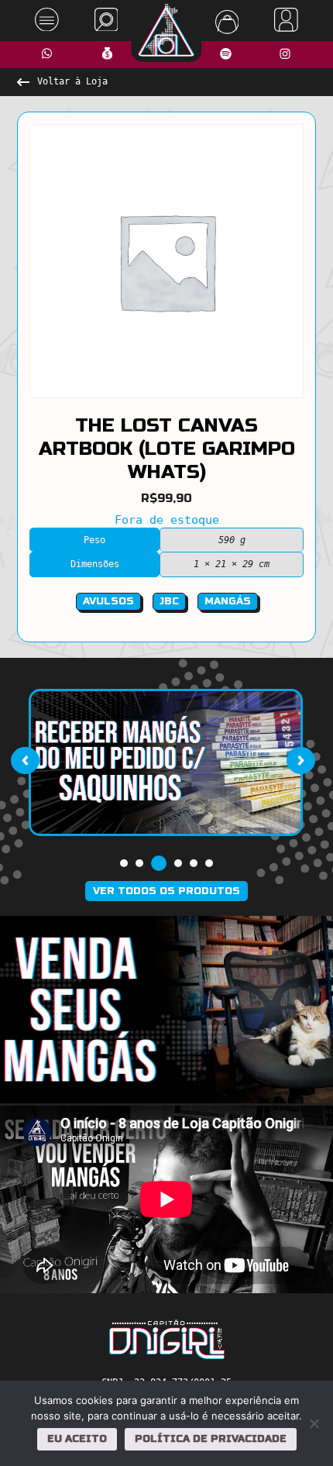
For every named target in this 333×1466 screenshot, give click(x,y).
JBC (169, 601)
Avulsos (108, 601)
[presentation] (24, 761)
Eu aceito (77, 1439)
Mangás (227, 601)
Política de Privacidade (211, 1439)
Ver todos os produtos (166, 891)
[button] (124, 863)
